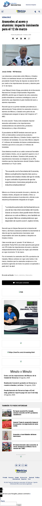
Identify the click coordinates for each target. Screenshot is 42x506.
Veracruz (11, 477)
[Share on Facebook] (13, 38)
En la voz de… (24, 477)
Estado (17, 477)
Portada (5, 477)
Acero (16, 275)
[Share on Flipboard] (21, 38)
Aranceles (28, 275)
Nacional (31, 477)
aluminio (22, 275)
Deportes (24, 479)
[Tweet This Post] (17, 38)
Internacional (16, 479)
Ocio (29, 479)
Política (37, 477)
